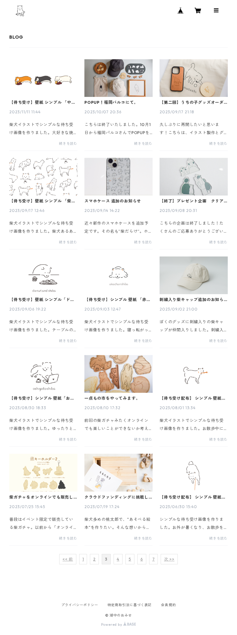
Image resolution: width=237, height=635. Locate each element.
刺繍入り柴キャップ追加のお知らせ (192, 300)
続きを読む (68, 143)
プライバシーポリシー (79, 605)
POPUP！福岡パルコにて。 (111, 102)
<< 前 (67, 559)
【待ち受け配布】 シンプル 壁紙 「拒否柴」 (191, 497)
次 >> (169, 559)
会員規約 (168, 605)
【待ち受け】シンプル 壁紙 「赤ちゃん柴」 (117, 300)
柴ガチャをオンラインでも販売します (41, 497)
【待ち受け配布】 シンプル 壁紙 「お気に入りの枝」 (191, 398)
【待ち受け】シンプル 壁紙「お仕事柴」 (42, 398)
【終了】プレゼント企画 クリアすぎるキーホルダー (192, 201)
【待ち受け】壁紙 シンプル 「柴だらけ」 (42, 201)
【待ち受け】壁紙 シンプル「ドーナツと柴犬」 (42, 300)
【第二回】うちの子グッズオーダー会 (192, 102)
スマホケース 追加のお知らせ (112, 201)
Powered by (112, 624)
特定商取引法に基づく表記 (130, 605)
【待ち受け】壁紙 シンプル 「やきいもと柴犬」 (42, 102)
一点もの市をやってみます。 (112, 398)
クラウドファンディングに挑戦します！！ (116, 497)
